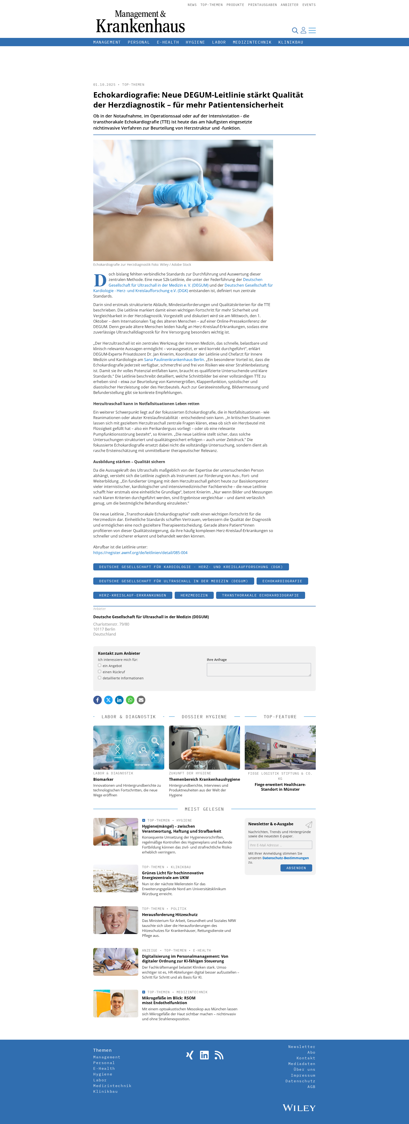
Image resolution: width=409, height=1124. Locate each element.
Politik (179, 909)
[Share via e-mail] (141, 700)
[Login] (303, 30)
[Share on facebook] (97, 700)
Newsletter (302, 1046)
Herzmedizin (194, 595)
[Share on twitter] (108, 700)
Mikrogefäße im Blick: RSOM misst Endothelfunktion (169, 1000)
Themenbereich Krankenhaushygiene (204, 779)
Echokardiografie (282, 581)
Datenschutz (300, 1081)
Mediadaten (302, 1063)
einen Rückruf (114, 672)
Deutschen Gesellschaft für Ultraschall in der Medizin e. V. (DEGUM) (185, 282)
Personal (139, 42)
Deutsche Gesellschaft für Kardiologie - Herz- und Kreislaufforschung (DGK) (191, 566)
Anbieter (289, 5)
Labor (219, 42)
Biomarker (103, 779)
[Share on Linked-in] (119, 700)
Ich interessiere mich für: (118, 659)
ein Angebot (112, 666)
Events (309, 5)
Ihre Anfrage (217, 659)
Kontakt (306, 1058)
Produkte (235, 5)
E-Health (168, 42)
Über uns (305, 1069)
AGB (311, 1086)
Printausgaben (262, 5)
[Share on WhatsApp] (130, 700)
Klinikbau (290, 42)
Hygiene (195, 42)
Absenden (296, 868)
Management (107, 42)
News (192, 5)
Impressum (303, 1075)
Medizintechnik (252, 42)
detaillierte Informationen (123, 678)
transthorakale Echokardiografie (260, 595)
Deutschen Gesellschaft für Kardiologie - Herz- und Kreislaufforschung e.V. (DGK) (183, 288)
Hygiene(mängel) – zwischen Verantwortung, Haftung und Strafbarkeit (181, 829)
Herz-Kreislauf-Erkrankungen (132, 595)
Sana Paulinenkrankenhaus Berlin (174, 359)
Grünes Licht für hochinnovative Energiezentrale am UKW (173, 875)
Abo (311, 1052)
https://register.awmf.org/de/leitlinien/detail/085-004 (140, 552)
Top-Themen (211, 5)
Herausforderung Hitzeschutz (170, 914)
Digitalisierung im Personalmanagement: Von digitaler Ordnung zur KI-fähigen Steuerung (185, 959)
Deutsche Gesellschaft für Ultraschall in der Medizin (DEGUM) (173, 581)
